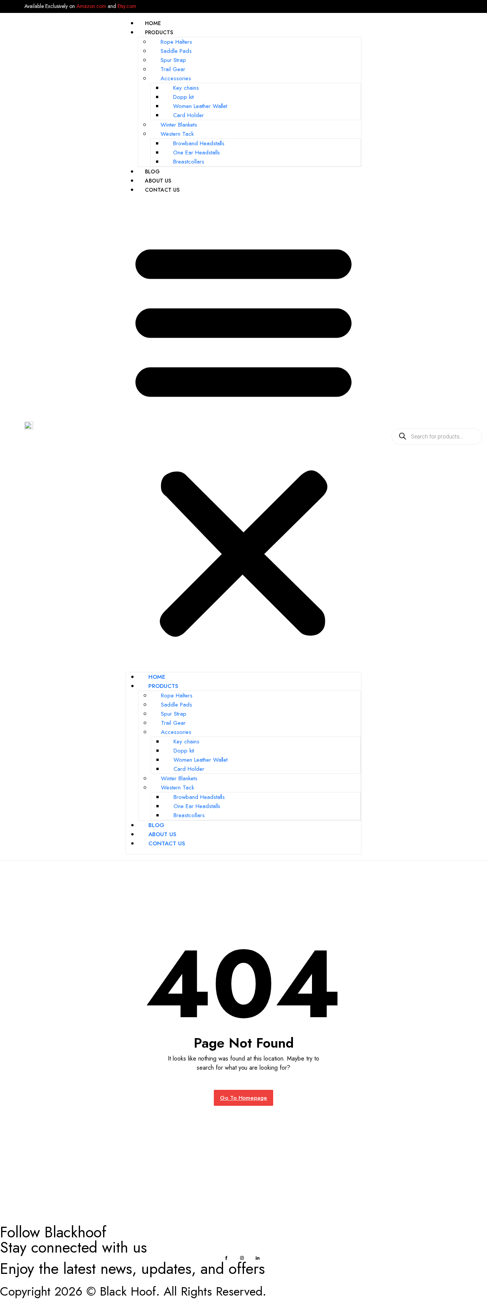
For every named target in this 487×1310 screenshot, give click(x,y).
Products (159, 32)
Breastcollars (188, 161)
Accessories (176, 78)
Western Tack (177, 134)
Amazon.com (91, 6)
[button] (243, 436)
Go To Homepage (243, 1098)
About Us (158, 180)
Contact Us (162, 190)
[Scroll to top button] (469, 1292)
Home (153, 23)
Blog (152, 171)
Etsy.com (127, 6)
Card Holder (188, 115)
